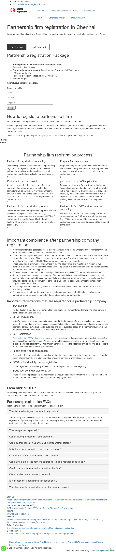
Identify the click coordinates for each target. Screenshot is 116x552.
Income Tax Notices (38, 522)
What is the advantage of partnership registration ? (34, 411)
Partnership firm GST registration (27, 338)
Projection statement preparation (60, 533)
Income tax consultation (17, 522)
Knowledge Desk (31, 542)
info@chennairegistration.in (31, 4)
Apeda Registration (65, 527)
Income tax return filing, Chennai (51, 519)
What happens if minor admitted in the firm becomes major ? (39, 487)
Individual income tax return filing (21, 519)
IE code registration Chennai (44, 527)
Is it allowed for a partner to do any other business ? (35, 449)
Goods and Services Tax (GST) (64, 10)
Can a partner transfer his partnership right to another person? (40, 442)
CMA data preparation (35, 533)
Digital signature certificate (19, 527)
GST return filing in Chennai (45, 508)
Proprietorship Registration (19, 499)
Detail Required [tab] (38, 47)
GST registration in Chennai (19, 508)
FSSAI (40, 17)
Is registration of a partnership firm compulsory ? (33, 480)
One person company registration (22, 502)
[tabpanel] (58, 68)
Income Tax (89, 10)
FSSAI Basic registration (18, 513)
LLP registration (100, 499)
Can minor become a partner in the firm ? (29, 474)
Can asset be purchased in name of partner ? (31, 436)
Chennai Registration (99, 550)
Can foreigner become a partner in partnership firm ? (35, 468)
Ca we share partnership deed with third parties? (33, 455)
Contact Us (73, 542)
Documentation (78, 17)
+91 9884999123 (25, 1)
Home (12, 542)
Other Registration (57, 17)
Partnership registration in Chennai (47, 499)
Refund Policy (21, 545)
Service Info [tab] (17, 47)
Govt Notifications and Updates (53, 542)
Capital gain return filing (77, 519)
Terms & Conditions (87, 542)
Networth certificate (15, 533)
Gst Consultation (65, 508)
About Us (19, 542)
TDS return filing (96, 519)
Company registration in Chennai (78, 499)
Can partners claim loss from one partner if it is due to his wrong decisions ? (47, 461)
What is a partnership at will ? (24, 430)
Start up (40, 10)
